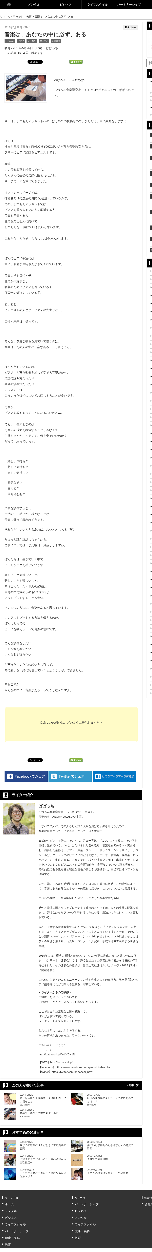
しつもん (10, 41)
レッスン (32, 41)
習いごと (44, 41)
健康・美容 (12, 1238)
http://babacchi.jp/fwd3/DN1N (57, 1054)
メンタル (34, 4)
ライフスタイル (97, 4)
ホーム (9, 4)
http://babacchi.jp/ (61, 1062)
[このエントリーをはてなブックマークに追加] (114, 776)
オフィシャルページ (18, 192)
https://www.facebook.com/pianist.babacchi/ (83, 1067)
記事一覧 (134, 1085)
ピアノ (21, 41)
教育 (28, 16)
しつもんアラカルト (11, 16)
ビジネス (66, 4)
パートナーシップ (129, 4)
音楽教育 (56, 41)
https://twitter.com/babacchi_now (72, 1071)
